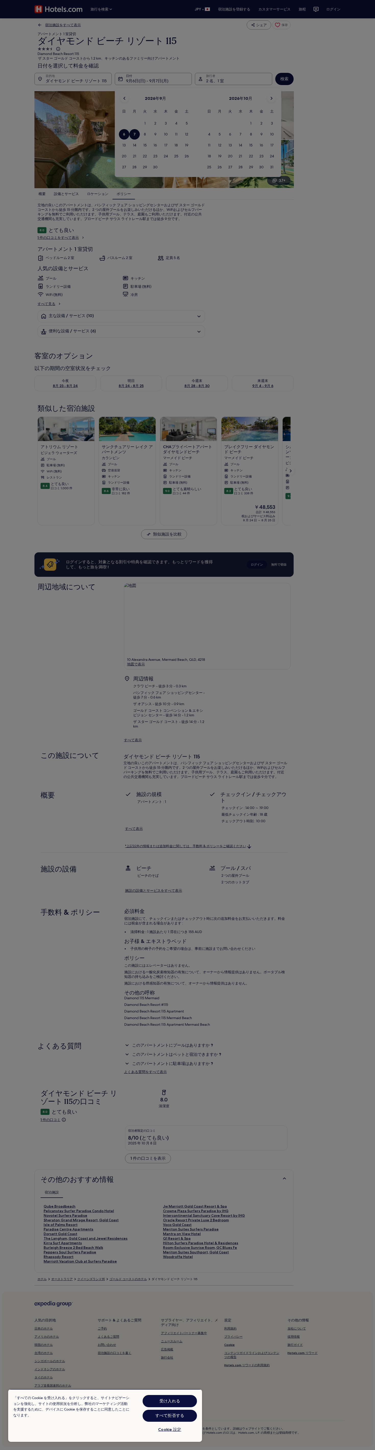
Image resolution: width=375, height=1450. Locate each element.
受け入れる (169, 1401)
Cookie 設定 (169, 1429)
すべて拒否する (169, 1415)
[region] (105, 1415)
